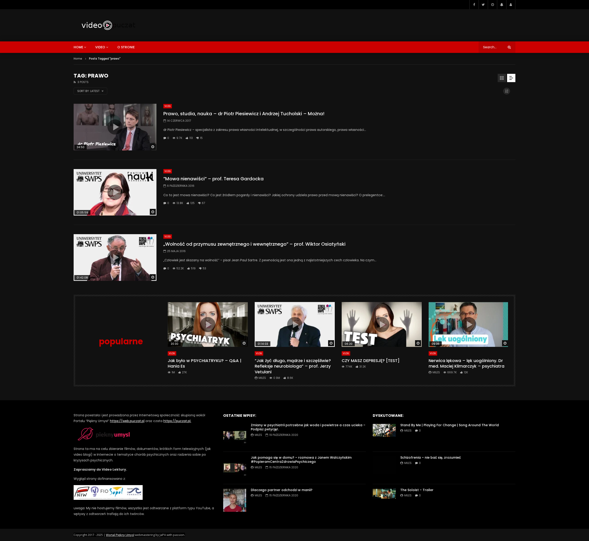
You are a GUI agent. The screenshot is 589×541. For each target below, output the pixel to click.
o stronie (126, 47)
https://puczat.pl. (177, 421)
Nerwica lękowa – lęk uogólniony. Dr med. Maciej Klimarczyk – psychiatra (466, 363)
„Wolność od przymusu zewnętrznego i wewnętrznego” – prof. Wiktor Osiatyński (254, 244)
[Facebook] (474, 4)
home (78, 47)
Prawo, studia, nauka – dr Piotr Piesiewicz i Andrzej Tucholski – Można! (243, 113)
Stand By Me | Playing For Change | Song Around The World (449, 425)
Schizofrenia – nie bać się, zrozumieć (430, 457)
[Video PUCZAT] (108, 25)
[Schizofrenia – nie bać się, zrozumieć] (384, 467)
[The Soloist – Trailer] (384, 500)
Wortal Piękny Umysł (120, 535)
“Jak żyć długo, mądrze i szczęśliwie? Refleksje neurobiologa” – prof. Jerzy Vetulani (293, 366)
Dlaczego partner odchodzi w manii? (281, 490)
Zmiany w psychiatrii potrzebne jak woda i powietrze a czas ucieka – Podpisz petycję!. (308, 427)
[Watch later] (492, 4)
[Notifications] (501, 4)
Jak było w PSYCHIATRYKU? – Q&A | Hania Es (204, 363)
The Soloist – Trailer (416, 490)
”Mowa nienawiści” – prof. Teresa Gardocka (213, 179)
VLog (168, 106)
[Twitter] (483, 4)
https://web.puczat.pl (127, 421)
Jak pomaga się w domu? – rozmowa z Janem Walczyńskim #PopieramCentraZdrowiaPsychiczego (301, 459)
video (100, 47)
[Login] (510, 4)
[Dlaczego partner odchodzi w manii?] (234, 500)
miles (262, 378)
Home (78, 58)
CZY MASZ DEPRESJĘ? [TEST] (371, 360)
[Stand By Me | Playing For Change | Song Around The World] (384, 435)
